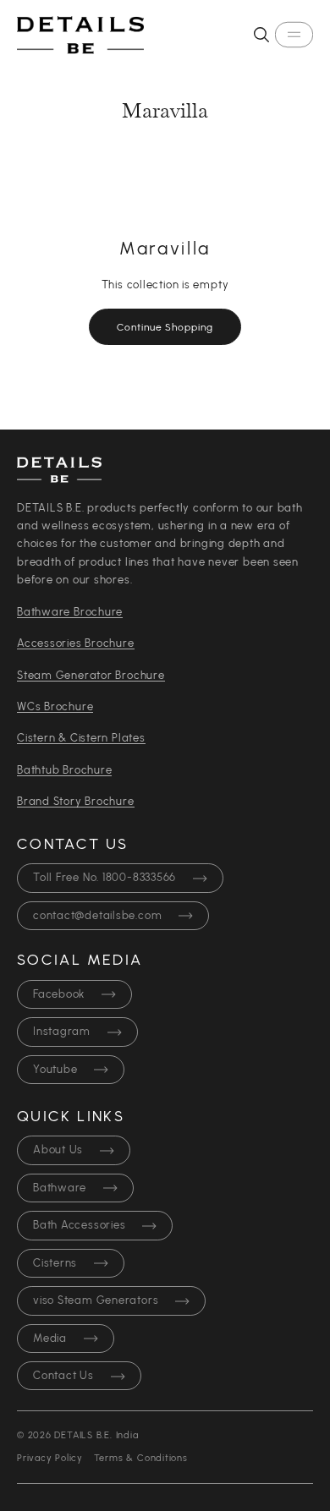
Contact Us (63, 1376)
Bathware (59, 1188)
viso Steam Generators (95, 1300)
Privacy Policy (50, 1458)
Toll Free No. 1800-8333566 (104, 878)
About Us (58, 1150)
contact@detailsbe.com (97, 916)
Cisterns (55, 1263)
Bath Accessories (79, 1225)
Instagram (62, 1031)
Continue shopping (164, 327)
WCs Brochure (55, 707)
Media (50, 1338)
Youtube (55, 1070)
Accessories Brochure (76, 643)
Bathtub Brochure (64, 770)
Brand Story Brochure (76, 802)
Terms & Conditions (141, 1458)
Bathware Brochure (70, 612)
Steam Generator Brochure (91, 676)
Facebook (59, 994)
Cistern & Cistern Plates (81, 738)
